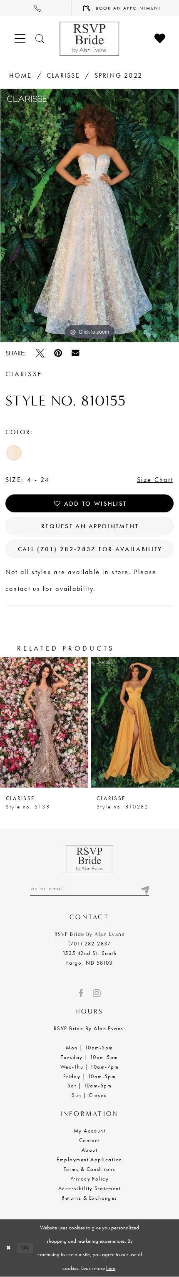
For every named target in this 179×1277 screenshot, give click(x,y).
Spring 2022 (118, 75)
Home (20, 75)
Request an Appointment (90, 526)
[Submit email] (144, 888)
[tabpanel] (89, 215)
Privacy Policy (89, 1179)
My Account (90, 1131)
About (89, 1150)
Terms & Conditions (89, 1169)
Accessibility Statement (89, 1188)
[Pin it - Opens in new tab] (58, 353)
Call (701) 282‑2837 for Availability (90, 549)
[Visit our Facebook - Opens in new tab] (80, 993)
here (110, 1268)
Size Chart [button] (155, 479)
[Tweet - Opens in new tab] (40, 353)
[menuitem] (36, 8)
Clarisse (63, 75)
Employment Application (89, 1159)
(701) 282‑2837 (89, 943)
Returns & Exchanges (89, 1198)
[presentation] (44, 722)
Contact (89, 1140)
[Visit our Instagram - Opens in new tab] (97, 993)
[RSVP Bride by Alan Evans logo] (89, 38)
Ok (25, 1247)
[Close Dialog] (8, 1248)
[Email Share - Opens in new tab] (76, 353)
